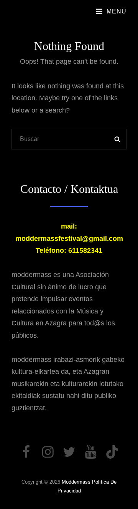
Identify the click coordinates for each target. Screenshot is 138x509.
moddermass (76, 482)
